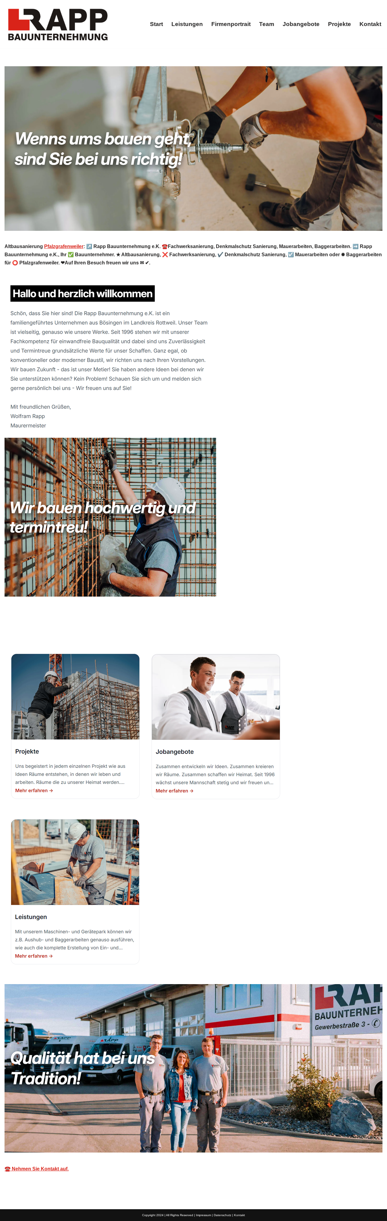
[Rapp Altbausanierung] (57, 24)
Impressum (203, 1215)
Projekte (339, 24)
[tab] (33, 630)
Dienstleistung (90, 630)
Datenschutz (222, 1215)
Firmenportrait (231, 24)
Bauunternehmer (33, 630)
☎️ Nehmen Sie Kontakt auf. (37, 1168)
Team (266, 24)
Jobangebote (301, 24)
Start (156, 24)
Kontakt (370, 24)
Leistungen (187, 24)
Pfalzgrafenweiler (63, 246)
